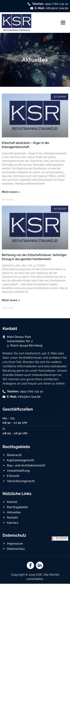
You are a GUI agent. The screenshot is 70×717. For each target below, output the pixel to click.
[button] (63, 22)
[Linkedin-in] (39, 565)
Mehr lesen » (11, 192)
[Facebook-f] (30, 565)
